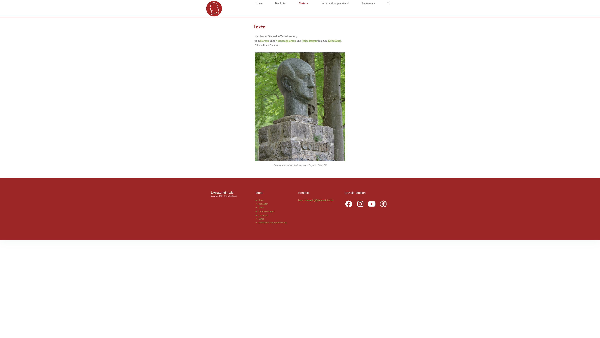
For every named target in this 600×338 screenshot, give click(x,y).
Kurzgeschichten (286, 41)
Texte (259, 208)
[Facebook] (349, 204)
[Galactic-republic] (383, 204)
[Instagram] (360, 204)
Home (259, 200)
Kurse (259, 219)
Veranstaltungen (265, 211)
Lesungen (261, 215)
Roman (264, 41)
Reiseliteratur (310, 41)
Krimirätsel (334, 41)
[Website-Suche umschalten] (388, 3)
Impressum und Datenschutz (271, 223)
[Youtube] (372, 204)
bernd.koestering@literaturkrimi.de (315, 200)
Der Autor (261, 204)
